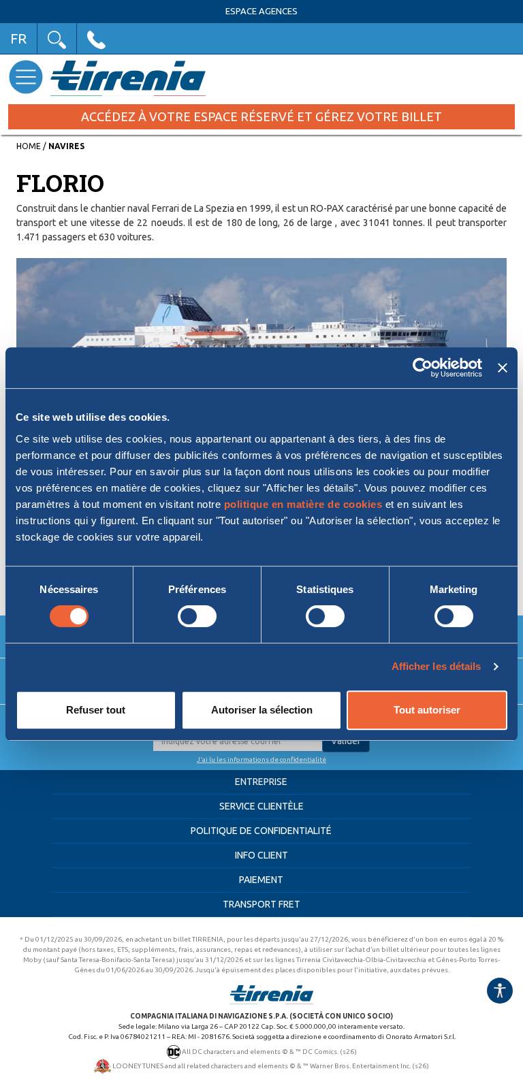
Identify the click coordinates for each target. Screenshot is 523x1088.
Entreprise (261, 781)
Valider (346, 740)
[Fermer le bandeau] (502, 367)
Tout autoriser (427, 710)
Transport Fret (261, 904)
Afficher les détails (436, 666)
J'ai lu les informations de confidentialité (261, 759)
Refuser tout (95, 710)
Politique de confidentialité (261, 830)
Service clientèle (261, 806)
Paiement (261, 879)
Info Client (261, 855)
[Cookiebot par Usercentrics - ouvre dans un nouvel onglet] (422, 367)
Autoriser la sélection (262, 710)
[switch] (197, 616)
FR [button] (18, 38)
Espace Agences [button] (261, 11)
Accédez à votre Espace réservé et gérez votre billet (261, 116)
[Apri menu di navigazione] (25, 76)
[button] (56, 38)
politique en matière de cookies (303, 504)
